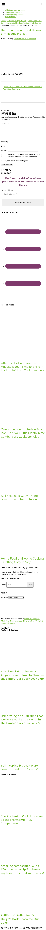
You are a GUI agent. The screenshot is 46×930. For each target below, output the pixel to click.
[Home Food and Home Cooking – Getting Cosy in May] (21, 553)
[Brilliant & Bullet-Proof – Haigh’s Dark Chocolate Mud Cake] (17, 910)
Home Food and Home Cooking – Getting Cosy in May (22, 560)
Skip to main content (13, 12)
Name (4, 142)
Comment (5, 123)
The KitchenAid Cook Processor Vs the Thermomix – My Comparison (22, 819)
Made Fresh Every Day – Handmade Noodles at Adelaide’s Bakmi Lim (21, 22)
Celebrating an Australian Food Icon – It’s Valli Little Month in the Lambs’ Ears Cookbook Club (23, 432)
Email (3, 146)
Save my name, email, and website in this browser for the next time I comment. (24, 155)
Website (4, 150)
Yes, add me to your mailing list (15, 160)
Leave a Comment (28, 39)
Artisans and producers (16, 21)
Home (3, 21)
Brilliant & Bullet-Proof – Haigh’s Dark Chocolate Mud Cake (20, 919)
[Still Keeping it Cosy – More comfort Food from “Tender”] (21, 490)
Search (3, 584)
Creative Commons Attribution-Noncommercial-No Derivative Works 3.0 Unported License (22, 621)
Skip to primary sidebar (14, 14)
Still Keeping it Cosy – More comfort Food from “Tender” (20, 497)
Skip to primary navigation (15, 10)
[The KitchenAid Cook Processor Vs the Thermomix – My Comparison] (17, 811)
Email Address (8, 190)
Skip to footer (10, 17)
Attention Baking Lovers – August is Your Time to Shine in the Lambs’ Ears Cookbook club (22, 366)
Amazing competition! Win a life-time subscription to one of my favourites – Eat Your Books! (22, 869)
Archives (4, 597)
